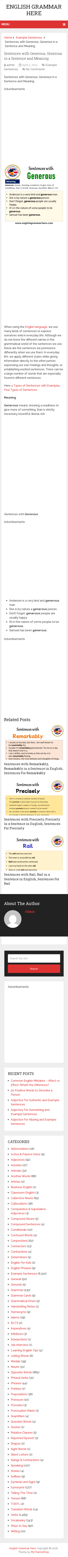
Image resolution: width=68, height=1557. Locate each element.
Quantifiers (18, 1416)
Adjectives (18, 1159)
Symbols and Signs (23, 1482)
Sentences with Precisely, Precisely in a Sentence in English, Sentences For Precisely (32, 823)
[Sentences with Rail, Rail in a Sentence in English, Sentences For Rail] (34, 853)
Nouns (15, 1366)
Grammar (17, 1290)
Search (34, 968)
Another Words (20, 1176)
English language (36, 327)
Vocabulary (18, 1520)
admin (11, 65)
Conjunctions (19, 1240)
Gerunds (16, 1284)
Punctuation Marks (23, 1410)
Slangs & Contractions (25, 1460)
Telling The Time (22, 1493)
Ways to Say (19, 1525)
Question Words (21, 1421)
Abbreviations (20, 1148)
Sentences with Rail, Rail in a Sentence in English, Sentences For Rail (31, 878)
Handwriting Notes (23, 1306)
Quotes (15, 1427)
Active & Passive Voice (25, 1154)
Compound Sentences (25, 1224)
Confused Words (22, 1235)
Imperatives (18, 1328)
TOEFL (15, 1504)
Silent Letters (19, 1454)
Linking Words (20, 1356)
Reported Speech (22, 1438)
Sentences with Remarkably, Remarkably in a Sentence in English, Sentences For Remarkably (33, 768)
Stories (15, 1471)
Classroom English (23, 1192)
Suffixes (16, 1476)
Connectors (18, 1246)
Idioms (15, 1317)
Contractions (19, 1251)
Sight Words (19, 1449)
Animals (16, 1170)
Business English (21, 1187)
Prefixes (16, 1388)
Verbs (14, 1515)
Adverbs (16, 1165)
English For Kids (21, 1262)
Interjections (19, 1339)
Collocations (19, 1203)
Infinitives (17, 1334)
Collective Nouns (22, 1198)
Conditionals (19, 1229)
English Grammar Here (34, 10)
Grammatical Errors (23, 1301)
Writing (15, 1531)
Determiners (19, 1257)
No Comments (35, 69)
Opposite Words (21, 1372)
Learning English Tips (24, 1350)
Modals (15, 1361)
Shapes (16, 1443)
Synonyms (18, 1487)
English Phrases (21, 1268)
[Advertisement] (34, 125)
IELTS (14, 1323)
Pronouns (17, 1399)
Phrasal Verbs (19, 1377)
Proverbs (17, 1405)
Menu (5, 24)
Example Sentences (24, 1273)
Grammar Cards (21, 1295)
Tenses (15, 1498)
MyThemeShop (40, 1552)
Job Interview (19, 1345)
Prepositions (19, 1394)
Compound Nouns (23, 1218)
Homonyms (18, 1312)
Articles (16, 1181)
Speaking (17, 1465)
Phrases (16, 1383)
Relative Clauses (22, 1432)
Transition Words (21, 1509)
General (16, 1279)
